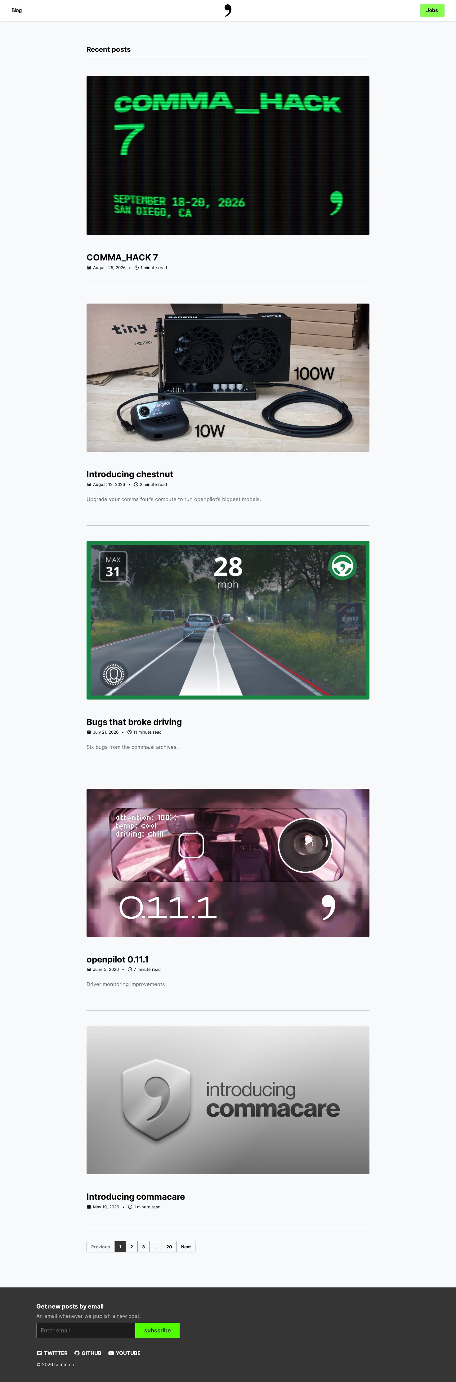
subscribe (157, 1330)
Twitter (55, 1353)
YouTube (127, 1353)
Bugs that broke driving (134, 722)
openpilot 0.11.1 (118, 959)
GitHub (90, 1353)
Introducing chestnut (130, 474)
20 (169, 1246)
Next (186, 1246)
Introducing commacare (136, 1196)
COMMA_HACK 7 (122, 257)
